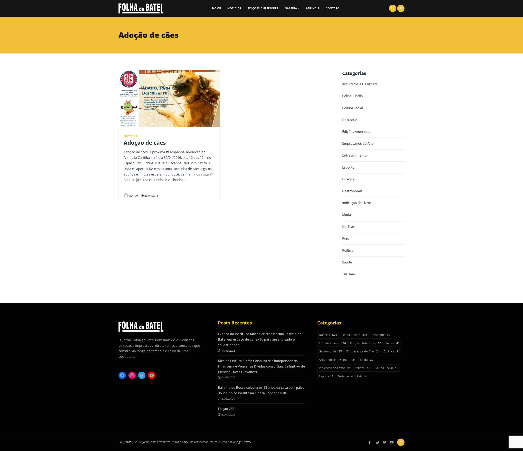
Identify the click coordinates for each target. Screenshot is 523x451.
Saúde (347, 262)
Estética (348, 179)
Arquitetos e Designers (360, 84)
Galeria (291, 8)
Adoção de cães (145, 142)
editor (134, 195)
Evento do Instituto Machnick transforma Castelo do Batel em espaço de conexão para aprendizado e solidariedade (260, 339)
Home (216, 8)
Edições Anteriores (263, 8)
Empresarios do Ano (358, 143)
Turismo (348, 274)
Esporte (348, 167)
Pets (345, 238)
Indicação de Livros (357, 203)
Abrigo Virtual (242, 442)
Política (347, 250)
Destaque (349, 120)
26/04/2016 (151, 195)
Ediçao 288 (226, 409)
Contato (333, 8)
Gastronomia (352, 191)
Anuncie (312, 8)
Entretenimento (354, 155)
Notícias (234, 8)
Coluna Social (352, 108)
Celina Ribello (352, 96)
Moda (346, 214)
